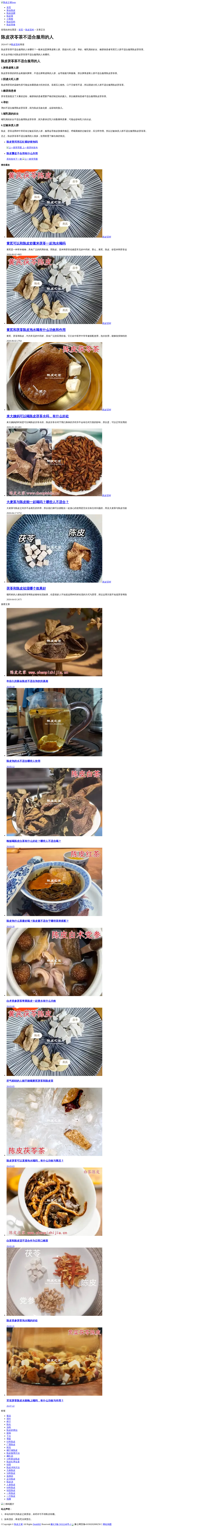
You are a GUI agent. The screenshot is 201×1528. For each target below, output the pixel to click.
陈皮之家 (18, 1524)
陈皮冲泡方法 (13, 1467)
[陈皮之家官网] (8, 2)
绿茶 (9, 1464)
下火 (9, 1436)
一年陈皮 (11, 1493)
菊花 (9, 1416)
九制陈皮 (11, 1470)
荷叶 (9, 1419)
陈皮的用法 (12, 1430)
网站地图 (107, 1524)
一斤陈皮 (11, 1496)
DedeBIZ (37, 1524)
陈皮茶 (10, 16)
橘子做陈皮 (12, 1450)
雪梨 (9, 1439)
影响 (9, 1433)
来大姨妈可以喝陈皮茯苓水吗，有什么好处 (38, 416)
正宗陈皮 (11, 1479)
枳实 (9, 1447)
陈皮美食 (11, 24)
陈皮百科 (11, 22)
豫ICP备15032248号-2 (61, 1524)
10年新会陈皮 (13, 1459)
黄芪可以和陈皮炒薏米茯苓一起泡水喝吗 (36, 243)
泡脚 (9, 1499)
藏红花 (10, 1456)
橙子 (9, 1421)
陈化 (9, 1424)
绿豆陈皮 (11, 1490)
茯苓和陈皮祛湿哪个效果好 (26, 588)
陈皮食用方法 (13, 1453)
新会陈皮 (11, 10)
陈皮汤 (10, 1482)
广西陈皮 (11, 1444)
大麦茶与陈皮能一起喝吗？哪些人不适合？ (38, 502)
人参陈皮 (11, 1484)
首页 (9, 7)
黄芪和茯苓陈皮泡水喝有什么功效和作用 (36, 330)
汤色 (9, 1427)
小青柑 (10, 19)
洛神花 (10, 1476)
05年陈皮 (11, 1441)
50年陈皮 (11, 1473)
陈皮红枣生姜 (13, 1462)
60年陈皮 (11, 1487)
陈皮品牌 (11, 13)
